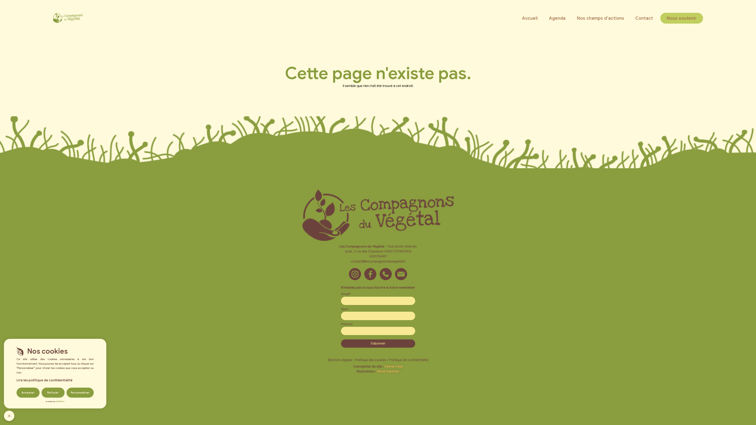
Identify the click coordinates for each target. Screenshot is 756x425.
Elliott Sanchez (388, 371)
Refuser (53, 392)
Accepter (28, 392)
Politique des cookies (370, 360)
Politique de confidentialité (408, 360)
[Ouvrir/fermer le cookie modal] (9, 416)
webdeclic (60, 401)
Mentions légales (340, 360)
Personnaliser (80, 392)
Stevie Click (394, 367)
